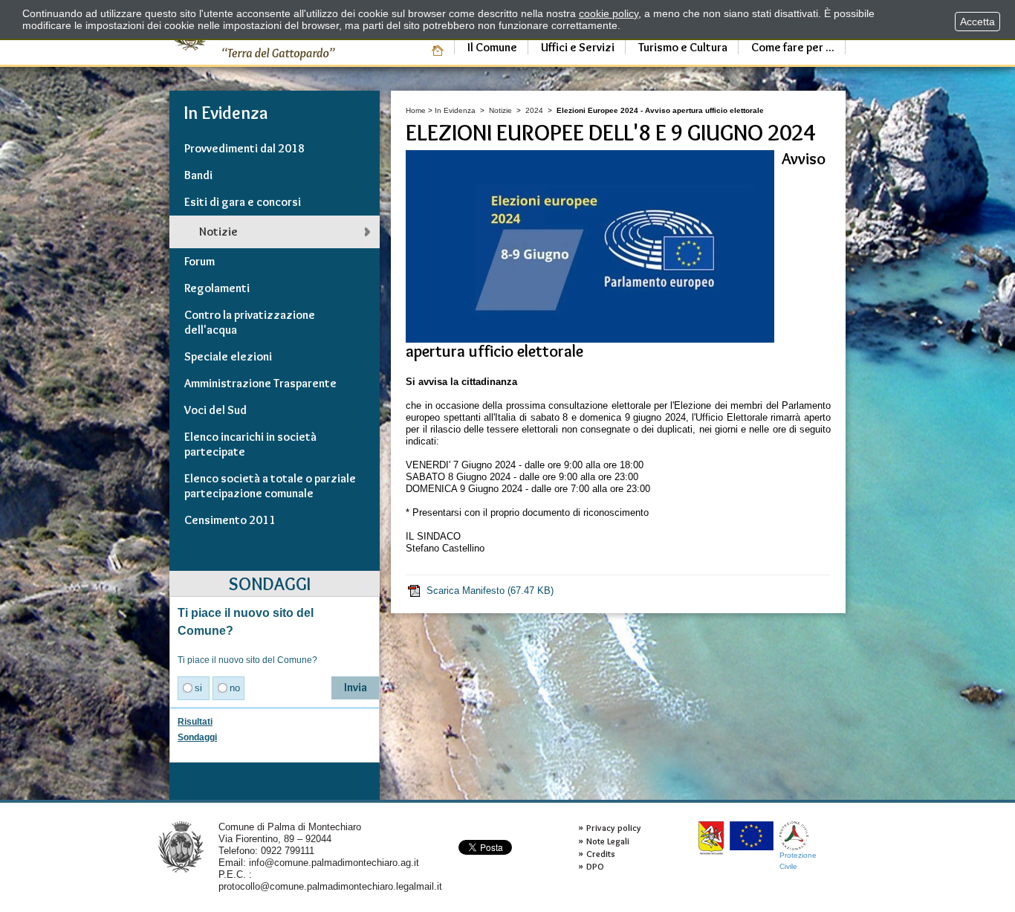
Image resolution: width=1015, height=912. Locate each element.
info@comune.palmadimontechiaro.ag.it (334, 862)
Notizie (500, 110)
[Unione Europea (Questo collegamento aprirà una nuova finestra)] (752, 835)
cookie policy (608, 13)
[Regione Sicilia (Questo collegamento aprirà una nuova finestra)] (711, 838)
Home (416, 110)
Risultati (195, 722)
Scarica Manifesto (490, 590)
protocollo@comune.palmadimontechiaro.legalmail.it (330, 886)
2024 (534, 110)
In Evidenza (455, 110)
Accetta (977, 22)
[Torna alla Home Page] (181, 846)
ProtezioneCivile (798, 860)
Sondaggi (197, 737)
